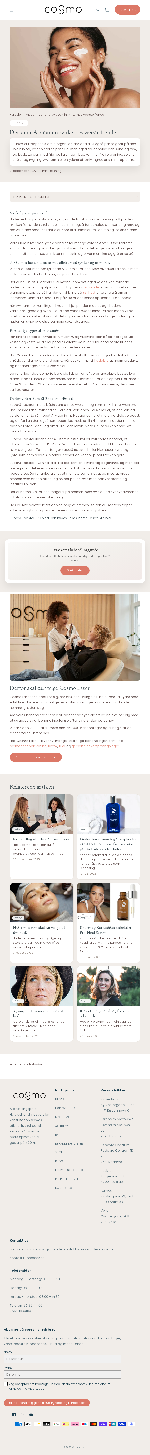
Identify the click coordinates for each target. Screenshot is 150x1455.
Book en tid (128, 9)
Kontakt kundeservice (27, 1258)
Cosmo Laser (79, 1447)
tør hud (89, 292)
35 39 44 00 (33, 1305)
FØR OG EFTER (65, 1108)
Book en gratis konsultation (35, 757)
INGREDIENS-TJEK (67, 1179)
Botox (52, 746)
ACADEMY (62, 1126)
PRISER (59, 1099)
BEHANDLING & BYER (69, 1143)
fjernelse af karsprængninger (95, 746)
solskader (92, 287)
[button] (11, 9)
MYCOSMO (63, 1117)
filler (62, 746)
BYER (58, 1135)
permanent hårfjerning (28, 746)
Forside (15, 115)
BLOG (59, 1161)
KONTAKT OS (64, 1188)
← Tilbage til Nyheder (26, 1064)
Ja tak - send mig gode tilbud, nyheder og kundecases (46, 1403)
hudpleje (101, 360)
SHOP (59, 1152)
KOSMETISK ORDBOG (70, 1170)
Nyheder (29, 115)
